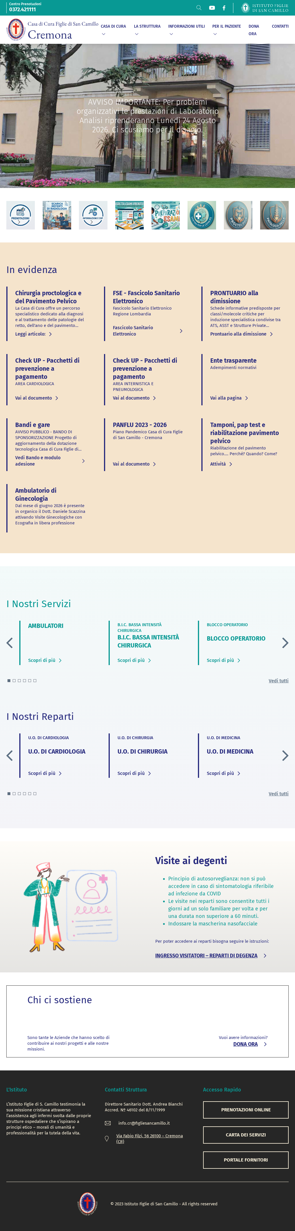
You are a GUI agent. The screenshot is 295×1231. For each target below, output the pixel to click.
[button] (285, 642)
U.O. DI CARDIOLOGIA (56, 751)
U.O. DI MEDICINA (230, 751)
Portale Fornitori (246, 1160)
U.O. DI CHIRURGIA (142, 751)
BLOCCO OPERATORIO (236, 638)
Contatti (280, 26)
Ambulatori (45, 626)
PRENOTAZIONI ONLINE (246, 1110)
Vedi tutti (279, 681)
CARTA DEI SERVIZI (246, 1135)
